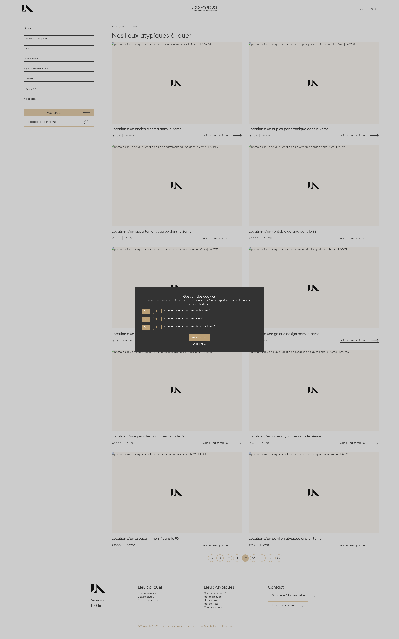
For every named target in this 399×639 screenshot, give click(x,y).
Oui (146, 311)
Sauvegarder (199, 337)
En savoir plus (199, 343)
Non (157, 311)
